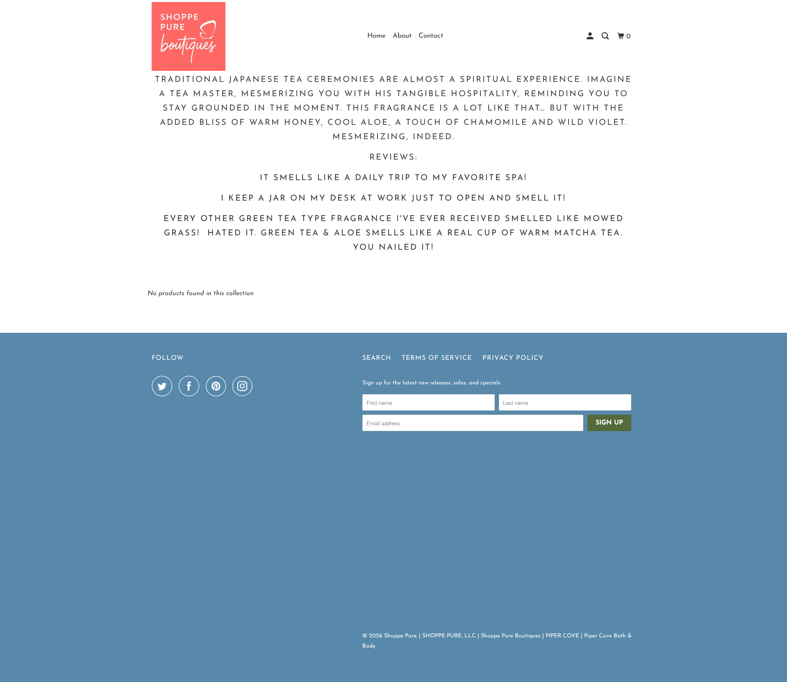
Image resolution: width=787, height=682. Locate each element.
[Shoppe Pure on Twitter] (164, 386)
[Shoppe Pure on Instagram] (244, 386)
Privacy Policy (513, 358)
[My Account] (590, 36)
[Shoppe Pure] (188, 36)
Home (376, 35)
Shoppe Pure (400, 636)
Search (376, 358)
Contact (431, 35)
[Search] (606, 36)
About (402, 35)
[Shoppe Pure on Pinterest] (218, 386)
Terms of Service (437, 358)
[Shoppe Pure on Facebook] (191, 386)
